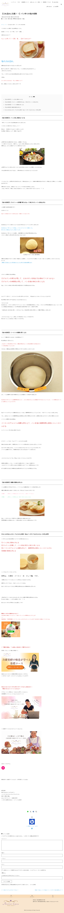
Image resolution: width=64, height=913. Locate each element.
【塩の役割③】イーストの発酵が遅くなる (14, 104)
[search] (61, 4)
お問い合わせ (32, 896)
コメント (3, 838)
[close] (34, 96)
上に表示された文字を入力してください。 (10, 875)
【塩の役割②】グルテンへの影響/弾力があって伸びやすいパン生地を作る (21, 102)
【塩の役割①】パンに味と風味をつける (14, 99)
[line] (27, 812)
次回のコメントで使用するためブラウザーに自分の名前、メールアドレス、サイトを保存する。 (25, 870)
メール (3, 858)
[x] (30, 812)
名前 (2, 852)
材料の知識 (17, 18)
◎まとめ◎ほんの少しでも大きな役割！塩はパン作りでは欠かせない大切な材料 (23, 109)
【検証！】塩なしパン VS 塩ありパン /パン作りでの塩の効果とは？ (16, 262)
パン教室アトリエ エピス (32, 826)
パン (3, 18)
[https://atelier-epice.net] (32, 829)
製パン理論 (22, 18)
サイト (2, 864)
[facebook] (33, 812)
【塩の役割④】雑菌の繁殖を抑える (13, 107)
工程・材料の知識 (8, 18)
